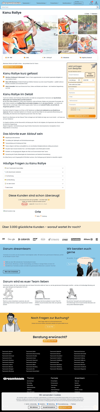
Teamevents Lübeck (7, 364)
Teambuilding (54, 392)
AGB (77, 110)
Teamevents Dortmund (8, 356)
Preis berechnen (90, 74)
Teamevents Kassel (31, 362)
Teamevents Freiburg (79, 358)
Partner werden (79, 389)
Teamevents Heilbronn (79, 360)
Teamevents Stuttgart (7, 369)
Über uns (77, 381)
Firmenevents (54, 383)
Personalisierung (63, 404)
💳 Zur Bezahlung (10, 180)
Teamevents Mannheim (56, 364)
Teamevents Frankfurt (55, 358)
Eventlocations (67, 3)
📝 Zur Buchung (9, 176)
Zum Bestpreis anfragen (12, 67)
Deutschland (78, 3)
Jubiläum (29, 389)
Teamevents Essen (31, 358)
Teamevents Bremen (55, 353)
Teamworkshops (41, 3)
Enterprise (77, 392)
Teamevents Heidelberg (56, 360)
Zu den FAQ (50, 326)
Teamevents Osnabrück (80, 366)
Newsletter (77, 385)
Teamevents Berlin (31, 351)
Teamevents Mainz (31, 364)
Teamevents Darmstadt (80, 353)
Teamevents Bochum (79, 351)
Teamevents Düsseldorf (56, 356)
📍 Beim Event (9, 187)
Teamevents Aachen (7, 351)
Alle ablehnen (34, 407)
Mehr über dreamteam (11, 271)
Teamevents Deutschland (32, 371)
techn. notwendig (31, 404)
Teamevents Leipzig (79, 362)
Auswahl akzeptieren (49, 407)
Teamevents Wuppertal (80, 369)
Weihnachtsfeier (31, 387)
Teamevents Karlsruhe (8, 362)
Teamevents (26, 3)
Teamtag (53, 387)
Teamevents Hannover (32, 360)
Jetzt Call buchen (50, 341)
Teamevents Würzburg (8, 371)
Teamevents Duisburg (79, 356)
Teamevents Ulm (30, 369)
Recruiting (29, 383)
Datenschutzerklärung (82, 108)
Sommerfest (30, 381)
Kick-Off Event (30, 392)
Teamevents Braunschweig (33, 353)
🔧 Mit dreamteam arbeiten (13, 172)
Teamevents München (79, 364)
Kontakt (77, 387)
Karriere (77, 383)
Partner (73, 404)
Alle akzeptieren (65, 407)
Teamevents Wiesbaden (56, 369)
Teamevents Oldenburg (56, 366)
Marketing (51, 404)
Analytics (42, 404)
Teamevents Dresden (31, 356)
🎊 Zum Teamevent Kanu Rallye (14, 168)
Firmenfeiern (54, 3)
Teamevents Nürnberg (31, 366)
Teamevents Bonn (6, 353)
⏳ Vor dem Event (10, 183)
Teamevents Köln (54, 362)
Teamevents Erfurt (7, 358)
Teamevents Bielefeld (55, 351)
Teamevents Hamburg (8, 360)
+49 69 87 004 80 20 (75, 264)
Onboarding (30, 385)
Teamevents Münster (7, 366)
